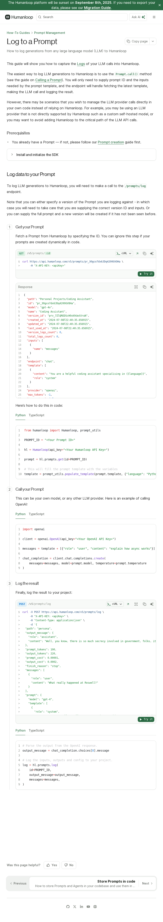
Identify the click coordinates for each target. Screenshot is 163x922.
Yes (54, 865)
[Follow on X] (74, 906)
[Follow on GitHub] (68, 906)
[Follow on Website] (95, 906)
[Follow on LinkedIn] (81, 906)
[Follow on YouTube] (88, 906)
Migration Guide (97, 8)
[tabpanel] (85, 452)
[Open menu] (154, 17)
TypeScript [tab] (36, 415)
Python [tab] (20, 415)
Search (48, 17)
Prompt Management (49, 33)
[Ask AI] (151, 253)
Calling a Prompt (48, 80)
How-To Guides (18, 33)
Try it (148, 273)
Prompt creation (111, 142)
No (71, 865)
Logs (81, 64)
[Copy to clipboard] (144, 253)
